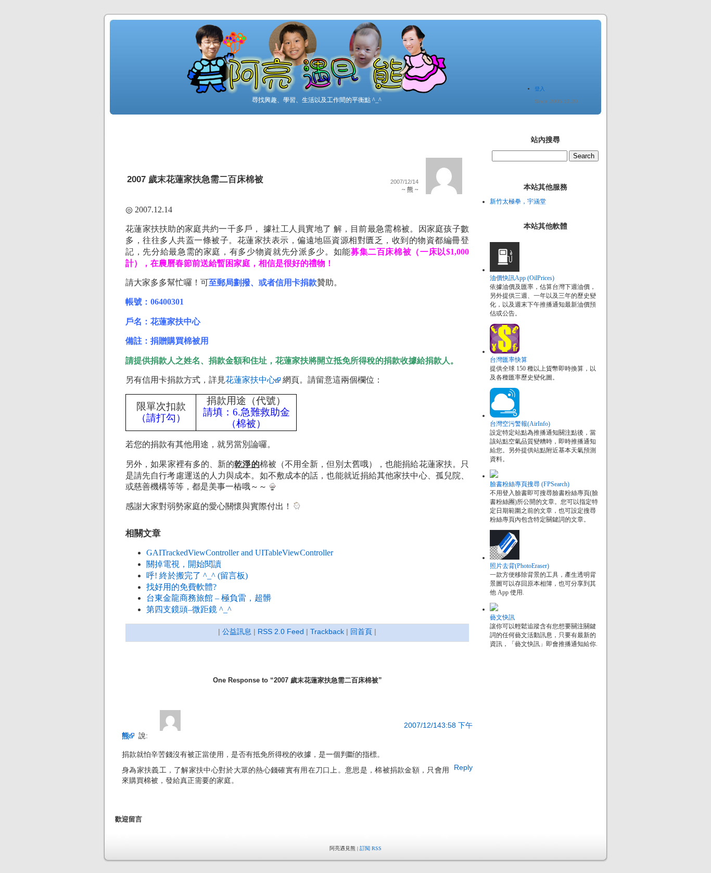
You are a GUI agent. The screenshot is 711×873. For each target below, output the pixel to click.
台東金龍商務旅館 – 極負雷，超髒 (208, 597)
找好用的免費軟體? (181, 587)
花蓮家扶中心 (250, 379)
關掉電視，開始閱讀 (183, 564)
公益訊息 (236, 631)
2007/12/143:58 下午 (438, 725)
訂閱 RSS (371, 848)
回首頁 (361, 631)
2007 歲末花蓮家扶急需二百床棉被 (195, 179)
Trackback (327, 631)
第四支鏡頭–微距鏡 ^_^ (189, 609)
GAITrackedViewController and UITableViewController (239, 552)
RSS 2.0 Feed (281, 631)
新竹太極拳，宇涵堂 (518, 201)
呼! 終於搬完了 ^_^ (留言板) (197, 575)
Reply (463, 767)
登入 (540, 89)
